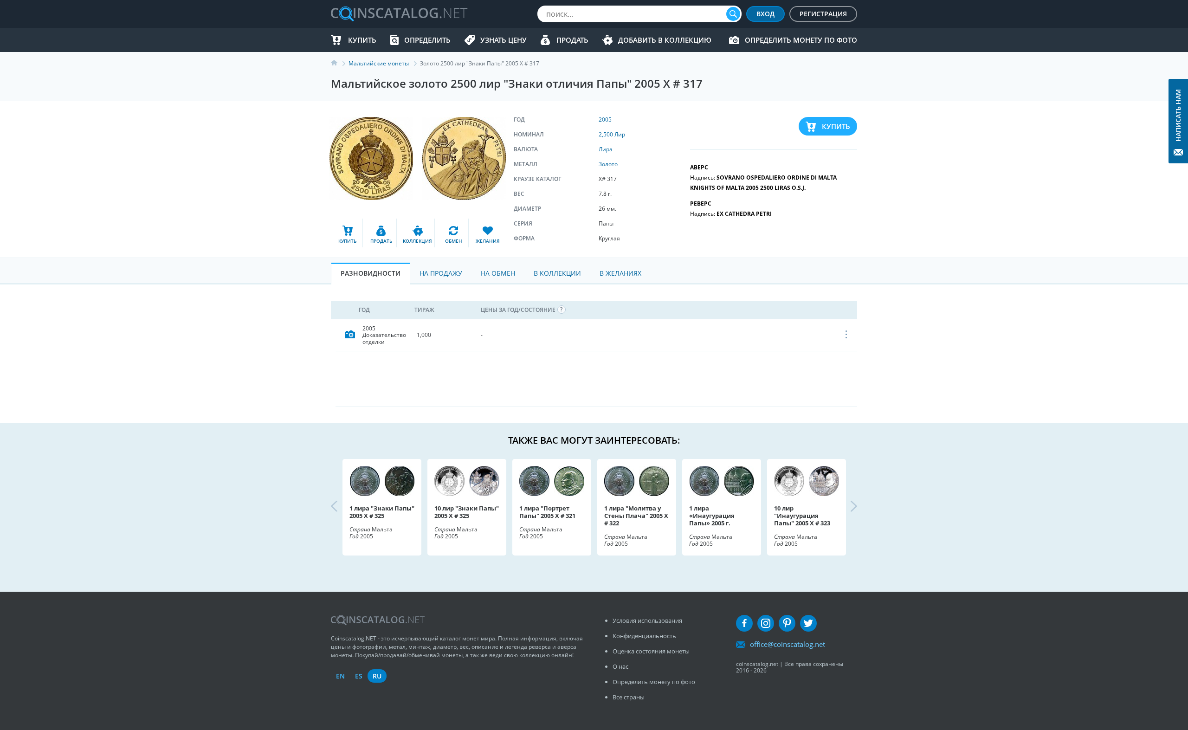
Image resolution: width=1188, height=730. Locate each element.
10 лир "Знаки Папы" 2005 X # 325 (466, 511)
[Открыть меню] (846, 335)
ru (377, 676)
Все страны (629, 697)
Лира (606, 149)
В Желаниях (620, 273)
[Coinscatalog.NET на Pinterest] (787, 623)
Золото (608, 164)
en (340, 676)
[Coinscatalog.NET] (398, 13)
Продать (572, 40)
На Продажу (441, 273)
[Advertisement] (596, 379)
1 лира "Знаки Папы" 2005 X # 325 (381, 511)
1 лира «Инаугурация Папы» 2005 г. (712, 515)
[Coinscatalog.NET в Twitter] (808, 623)
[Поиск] (733, 14)
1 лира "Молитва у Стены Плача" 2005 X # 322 (636, 515)
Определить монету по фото (801, 40)
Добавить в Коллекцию (664, 40)
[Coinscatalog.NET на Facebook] (744, 623)
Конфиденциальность (644, 636)
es (358, 676)
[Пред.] (342, 507)
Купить (362, 40)
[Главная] (340, 63)
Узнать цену (503, 40)
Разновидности (370, 273)
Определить (427, 40)
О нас (620, 666)
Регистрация (823, 13)
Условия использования (647, 620)
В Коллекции (557, 273)
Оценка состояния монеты (651, 651)
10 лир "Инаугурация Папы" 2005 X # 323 (802, 515)
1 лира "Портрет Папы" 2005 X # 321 (547, 511)
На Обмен (498, 273)
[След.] (846, 507)
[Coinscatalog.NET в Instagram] (765, 623)
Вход (765, 13)
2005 (605, 119)
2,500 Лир (612, 134)
